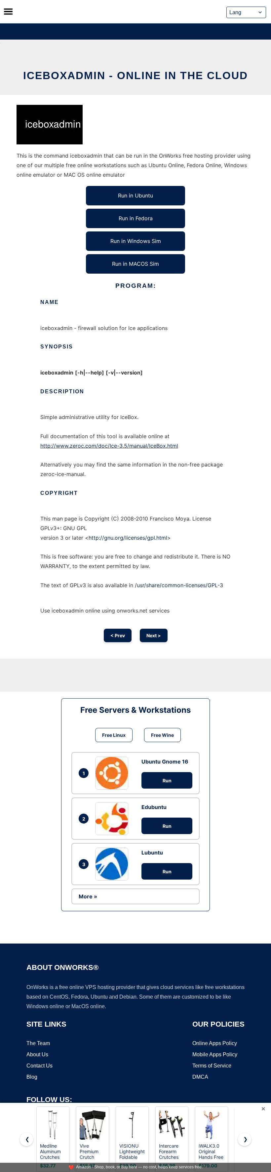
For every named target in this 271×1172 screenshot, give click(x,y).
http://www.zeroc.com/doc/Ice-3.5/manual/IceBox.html (109, 445)
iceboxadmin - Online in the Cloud (135, 75)
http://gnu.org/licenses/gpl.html (128, 537)
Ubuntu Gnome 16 (164, 761)
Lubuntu (152, 852)
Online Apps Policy (214, 1043)
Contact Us (39, 1065)
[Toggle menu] (8, 11)
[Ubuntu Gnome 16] (113, 773)
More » (88, 896)
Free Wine (162, 735)
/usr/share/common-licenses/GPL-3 (179, 585)
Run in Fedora (136, 218)
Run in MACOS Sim (135, 263)
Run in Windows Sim (135, 241)
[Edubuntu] (113, 818)
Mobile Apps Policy (214, 1054)
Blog (31, 1077)
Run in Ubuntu (135, 195)
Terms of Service (211, 1065)
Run (167, 780)
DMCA (200, 1077)
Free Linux (114, 735)
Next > (153, 635)
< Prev (117, 635)
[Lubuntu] (113, 864)
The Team (38, 1043)
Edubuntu (154, 807)
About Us (37, 1054)
